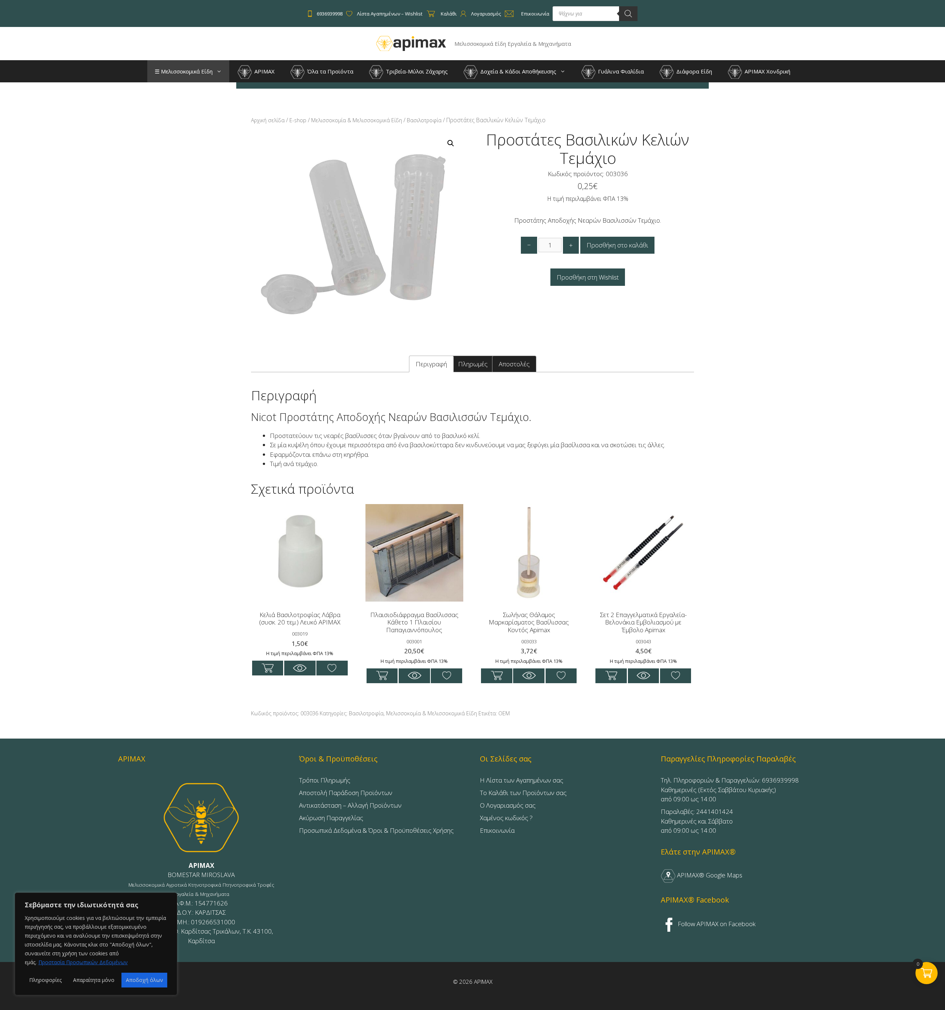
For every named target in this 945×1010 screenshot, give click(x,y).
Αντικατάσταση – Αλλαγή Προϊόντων (350, 805)
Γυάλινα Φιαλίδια (620, 71)
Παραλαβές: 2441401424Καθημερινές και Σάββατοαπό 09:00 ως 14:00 (697, 821)
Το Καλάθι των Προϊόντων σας (523, 792)
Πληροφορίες (45, 979)
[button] (221, 71)
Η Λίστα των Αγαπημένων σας (521, 780)
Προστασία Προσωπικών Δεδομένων (83, 962)
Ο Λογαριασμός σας (508, 805)
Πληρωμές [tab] (473, 364)
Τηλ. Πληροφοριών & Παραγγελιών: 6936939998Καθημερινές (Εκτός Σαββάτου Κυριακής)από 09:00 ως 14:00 (730, 789)
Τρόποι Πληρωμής (324, 780)
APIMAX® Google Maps (709, 875)
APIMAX (264, 71)
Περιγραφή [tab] (431, 364)
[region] (96, 944)
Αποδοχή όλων (144, 979)
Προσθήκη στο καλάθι (617, 245)
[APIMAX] (411, 43)
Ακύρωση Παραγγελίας (331, 818)
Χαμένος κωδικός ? (506, 818)
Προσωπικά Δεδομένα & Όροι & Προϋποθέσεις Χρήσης (376, 830)
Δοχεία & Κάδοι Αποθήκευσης (517, 71)
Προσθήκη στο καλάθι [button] (268, 668)
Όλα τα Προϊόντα (329, 71)
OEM (504, 713)
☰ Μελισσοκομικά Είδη (184, 71)
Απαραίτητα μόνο (93, 979)
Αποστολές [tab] (514, 364)
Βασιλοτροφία (424, 120)
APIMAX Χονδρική (766, 71)
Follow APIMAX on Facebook (716, 924)
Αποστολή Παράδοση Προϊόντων (345, 792)
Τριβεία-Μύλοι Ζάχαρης (416, 71)
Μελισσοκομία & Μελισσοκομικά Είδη (356, 120)
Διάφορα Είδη (693, 71)
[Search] (628, 13)
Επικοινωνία (497, 830)
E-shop (297, 120)
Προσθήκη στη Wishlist (588, 277)
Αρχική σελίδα (268, 120)
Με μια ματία (300, 668)
